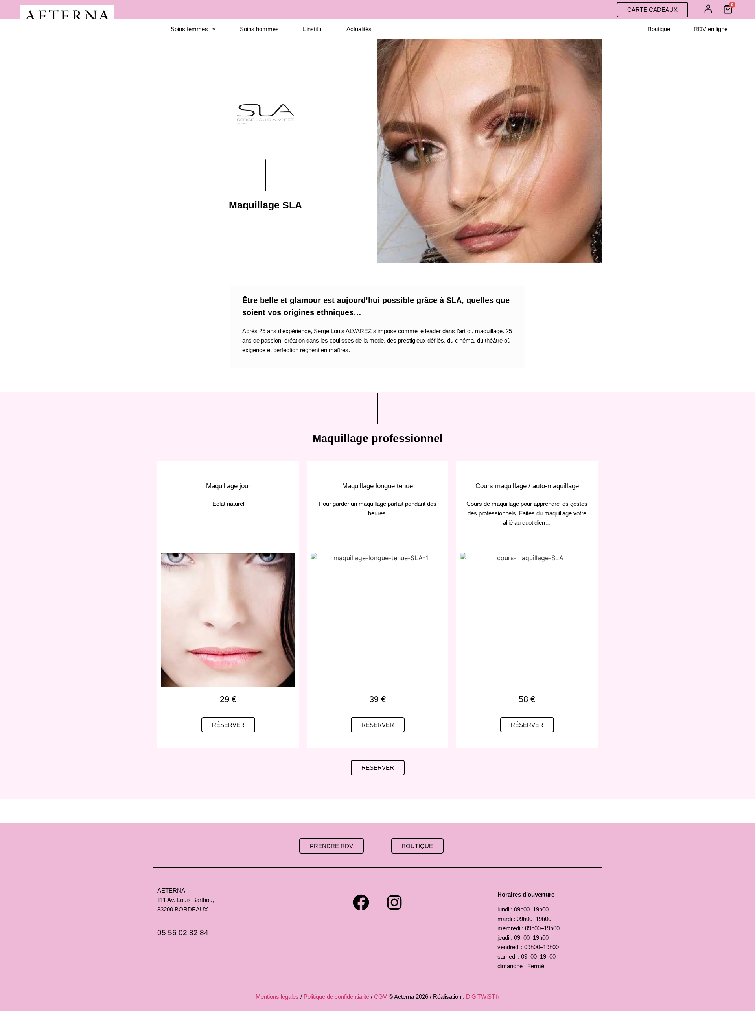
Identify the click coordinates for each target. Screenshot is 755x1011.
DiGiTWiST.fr (482, 996)
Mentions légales (277, 996)
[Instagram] (394, 902)
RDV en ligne (710, 29)
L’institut (312, 29)
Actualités (359, 29)
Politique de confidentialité (336, 996)
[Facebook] (361, 902)
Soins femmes (189, 29)
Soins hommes (259, 29)
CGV (380, 996)
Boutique (659, 29)
